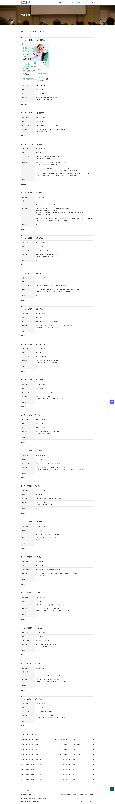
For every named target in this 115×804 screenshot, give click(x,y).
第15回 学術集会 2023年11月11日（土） (69, 744)
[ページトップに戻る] (112, 789)
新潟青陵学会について (65, 794)
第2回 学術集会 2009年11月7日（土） (31, 779)
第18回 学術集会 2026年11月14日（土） (31, 739)
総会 (86, 794)
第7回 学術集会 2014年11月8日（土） (68, 764)
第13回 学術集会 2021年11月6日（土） (68, 749)
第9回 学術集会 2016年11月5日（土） (68, 759)
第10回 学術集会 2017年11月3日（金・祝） (32, 759)
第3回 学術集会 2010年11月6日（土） (68, 774)
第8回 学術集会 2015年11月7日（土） (31, 764)
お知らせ (92, 794)
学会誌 (74, 794)
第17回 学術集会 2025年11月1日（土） (68, 739)
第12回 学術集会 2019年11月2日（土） (31, 754)
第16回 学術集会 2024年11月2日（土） (31, 744)
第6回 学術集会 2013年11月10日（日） (31, 769)
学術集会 (80, 794)
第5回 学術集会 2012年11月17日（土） (68, 769)
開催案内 (24, 104)
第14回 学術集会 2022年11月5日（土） (31, 749)
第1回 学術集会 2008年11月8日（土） (68, 779)
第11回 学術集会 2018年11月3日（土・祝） (69, 754)
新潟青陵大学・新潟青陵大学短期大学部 (30, 801)
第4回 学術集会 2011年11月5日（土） (31, 774)
